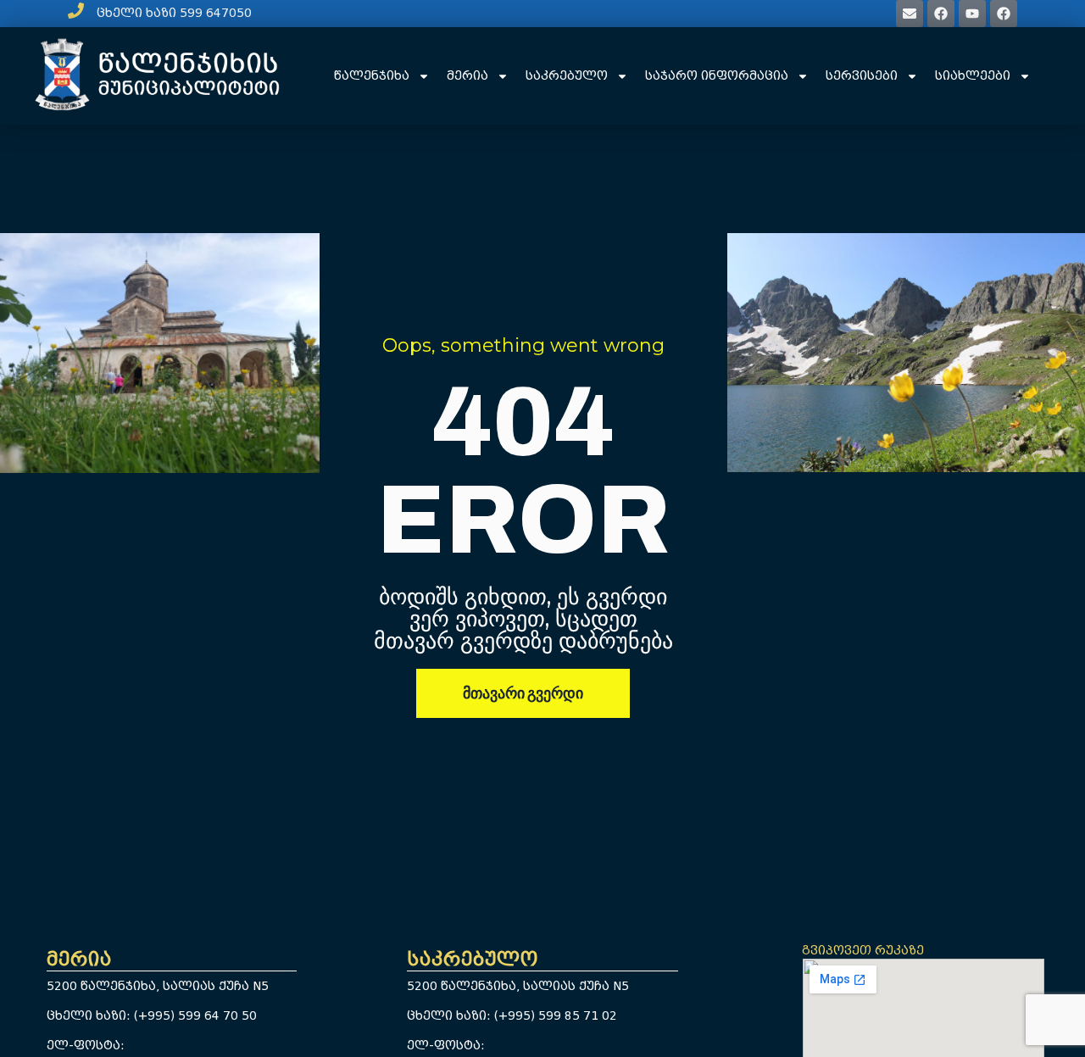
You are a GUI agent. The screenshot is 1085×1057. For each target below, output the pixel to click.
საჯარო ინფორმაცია (716, 76)
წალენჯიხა (371, 76)
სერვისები (862, 76)
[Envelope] (909, 13)
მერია (467, 76)
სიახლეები (972, 76)
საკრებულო (567, 76)
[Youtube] (972, 13)
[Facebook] (940, 13)
